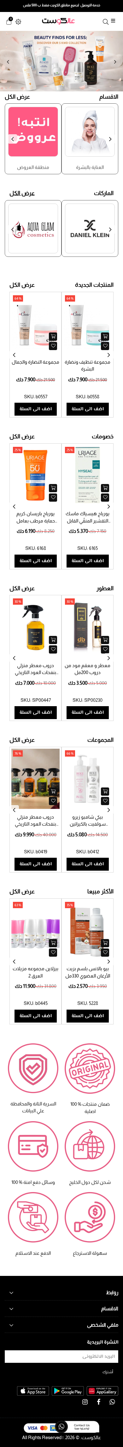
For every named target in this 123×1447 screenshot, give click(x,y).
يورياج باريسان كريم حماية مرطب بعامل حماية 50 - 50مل (35, 520)
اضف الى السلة (36, 409)
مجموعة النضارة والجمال (35, 362)
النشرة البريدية (103, 1343)
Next (115, 62)
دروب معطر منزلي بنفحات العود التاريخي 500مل (35, 672)
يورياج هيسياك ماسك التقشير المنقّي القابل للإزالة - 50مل (87, 520)
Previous (8, 62)
